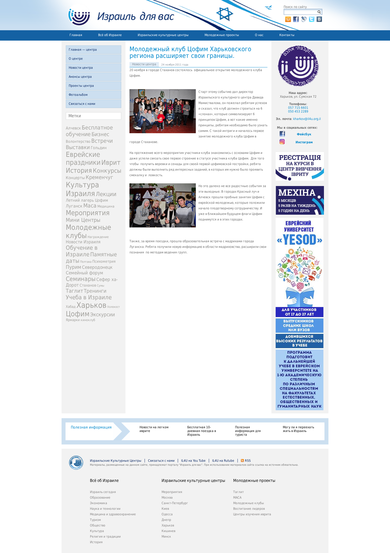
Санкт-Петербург (175, 503)
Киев (165, 509)
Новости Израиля (83, 242)
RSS (248, 461)
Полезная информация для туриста (248, 431)
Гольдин (99, 147)
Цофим (77, 314)
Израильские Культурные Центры (115, 461)
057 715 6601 (298, 108)
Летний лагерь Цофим (87, 200)
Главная (76, 35)
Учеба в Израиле (89, 297)
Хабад (71, 307)
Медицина (105, 206)
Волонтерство (78, 141)
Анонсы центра (80, 77)
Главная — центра (83, 49)
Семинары (81, 278)
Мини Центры (83, 220)
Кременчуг (99, 177)
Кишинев (168, 531)
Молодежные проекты (222, 35)
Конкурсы (107, 170)
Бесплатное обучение (89, 130)
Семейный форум (84, 272)
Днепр (166, 520)
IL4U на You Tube (193, 461)
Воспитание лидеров (249, 509)
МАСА (237, 497)
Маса (90, 205)
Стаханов (88, 285)
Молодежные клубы (248, 503)
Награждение (98, 237)
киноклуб (88, 320)
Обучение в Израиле (82, 251)
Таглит (74, 291)
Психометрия (104, 261)
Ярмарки (73, 320)
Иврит (110, 162)
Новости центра (81, 68)
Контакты (286, 35)
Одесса (167, 514)
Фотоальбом (78, 95)
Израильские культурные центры (163, 35)
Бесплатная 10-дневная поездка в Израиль (201, 431)
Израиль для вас (118, 15)
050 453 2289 (298, 111)
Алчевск (73, 128)
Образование (100, 497)
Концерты (75, 177)
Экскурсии (102, 314)
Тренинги (95, 291)
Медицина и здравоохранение (113, 514)
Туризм (95, 520)
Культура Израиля (82, 189)
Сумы (100, 285)
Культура (97, 531)
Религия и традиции (105, 536)
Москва (167, 497)
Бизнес (100, 134)
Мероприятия (88, 213)
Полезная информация (91, 427)
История (79, 170)
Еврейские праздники (83, 158)
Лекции (106, 194)
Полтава (86, 261)
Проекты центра (81, 86)
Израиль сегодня (103, 492)
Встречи (102, 140)
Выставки (78, 147)
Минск (166, 536)
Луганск (74, 206)
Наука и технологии (105, 509)
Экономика (98, 503)
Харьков (91, 305)
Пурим (73, 267)
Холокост (113, 307)
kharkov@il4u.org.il (307, 119)
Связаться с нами (82, 104)
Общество (97, 525)
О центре (76, 59)
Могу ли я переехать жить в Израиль (298, 429)
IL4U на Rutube (223, 461)
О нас (259, 35)
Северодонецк (97, 267)
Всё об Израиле (110, 35)
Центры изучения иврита (252, 514)
